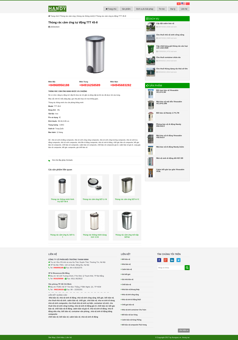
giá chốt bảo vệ (81, 147)
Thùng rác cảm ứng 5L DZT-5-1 (62, 236)
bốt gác (100, 297)
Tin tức (162, 9)
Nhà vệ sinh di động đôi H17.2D (169, 158)
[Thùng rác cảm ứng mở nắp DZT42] (127, 221)
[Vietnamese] (179, 4)
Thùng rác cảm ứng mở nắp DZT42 (127, 236)
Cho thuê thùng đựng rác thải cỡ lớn (172, 69)
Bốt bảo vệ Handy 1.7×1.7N (167, 113)
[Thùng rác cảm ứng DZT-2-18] (95, 185)
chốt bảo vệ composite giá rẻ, (108, 145)
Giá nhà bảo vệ (127, 279)
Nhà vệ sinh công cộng (130, 294)
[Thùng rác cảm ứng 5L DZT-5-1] (62, 221)
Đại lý (172, 9)
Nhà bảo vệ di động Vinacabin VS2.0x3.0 (169, 136)
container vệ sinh (101, 303)
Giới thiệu (60, 337)
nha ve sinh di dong (106, 300)
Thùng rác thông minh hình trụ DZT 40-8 (62, 200)
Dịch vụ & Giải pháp (144, 9)
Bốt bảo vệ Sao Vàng (129, 315)
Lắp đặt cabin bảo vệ (165, 23)
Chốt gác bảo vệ (128, 304)
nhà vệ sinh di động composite (63, 140)
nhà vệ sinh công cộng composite (87, 140)
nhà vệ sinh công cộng (86, 297)
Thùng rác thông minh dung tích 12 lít (95, 236)
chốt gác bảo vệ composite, (123, 142)
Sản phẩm (126, 9)
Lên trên (183, 330)
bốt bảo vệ (109, 297)
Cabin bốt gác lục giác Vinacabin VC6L (170, 170)
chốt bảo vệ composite (70, 145)
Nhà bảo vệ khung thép (130, 289)
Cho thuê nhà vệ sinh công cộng (170, 35)
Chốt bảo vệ (126, 284)
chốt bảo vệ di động (63, 308)
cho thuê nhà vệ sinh (57, 300)
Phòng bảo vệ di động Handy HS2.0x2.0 (168, 125)
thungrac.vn (176, 337)
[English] (183, 4)
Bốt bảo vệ (126, 259)
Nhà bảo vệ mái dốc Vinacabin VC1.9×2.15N (169, 102)
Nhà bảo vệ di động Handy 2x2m (170, 147)
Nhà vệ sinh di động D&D (131, 299)
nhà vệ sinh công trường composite (112, 140)
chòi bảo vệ (92, 300)
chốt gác (82, 300)
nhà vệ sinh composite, (69, 142)
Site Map (51, 337)
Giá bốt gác (126, 274)
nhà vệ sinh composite (58, 303)
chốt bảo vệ (103, 306)
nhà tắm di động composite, (88, 142)
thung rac (186, 337)
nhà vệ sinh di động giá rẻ (86, 306)
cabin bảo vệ (72, 300)
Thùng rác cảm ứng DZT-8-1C (127, 199)
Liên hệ (184, 9)
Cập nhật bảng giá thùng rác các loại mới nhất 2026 (172, 47)
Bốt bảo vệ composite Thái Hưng (134, 325)
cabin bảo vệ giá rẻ (126, 145)
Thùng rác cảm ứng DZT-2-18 (95, 199)
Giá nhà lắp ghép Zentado (62, 160)
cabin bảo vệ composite (88, 145)
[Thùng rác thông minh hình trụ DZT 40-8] (62, 185)
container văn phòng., (81, 311)
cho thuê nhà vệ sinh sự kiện (81, 303)
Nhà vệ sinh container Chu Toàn (134, 310)
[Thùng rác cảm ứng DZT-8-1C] (127, 185)
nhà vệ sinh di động (105, 142)
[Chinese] (188, 4)
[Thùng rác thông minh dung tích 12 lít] (95, 221)
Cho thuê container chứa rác (168, 57)
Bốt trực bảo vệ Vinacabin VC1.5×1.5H (167, 91)
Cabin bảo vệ (127, 269)
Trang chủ (111, 9)
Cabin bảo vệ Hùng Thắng (131, 320)
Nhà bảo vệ (54, 297)
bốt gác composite (68, 147)
